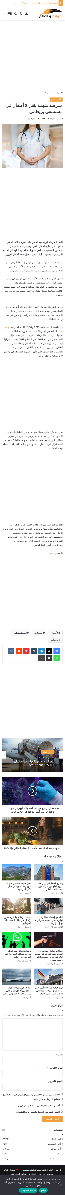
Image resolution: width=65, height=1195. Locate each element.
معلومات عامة (54, 1158)
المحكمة (38, 632)
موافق (43, 1190)
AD (51, 553)
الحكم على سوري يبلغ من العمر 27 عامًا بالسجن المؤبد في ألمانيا (33, 763)
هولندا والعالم (10, 1170)
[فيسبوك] (56, 651)
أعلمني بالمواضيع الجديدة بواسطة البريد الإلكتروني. (38, 1112)
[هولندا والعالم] (50, 13)
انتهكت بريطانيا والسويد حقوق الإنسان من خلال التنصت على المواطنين (17, 920)
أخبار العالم (46, 92)
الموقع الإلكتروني (55, 1081)
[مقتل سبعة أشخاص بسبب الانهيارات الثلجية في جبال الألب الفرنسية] (16, 872)
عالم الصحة (55, 1153)
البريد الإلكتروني (55, 1068)
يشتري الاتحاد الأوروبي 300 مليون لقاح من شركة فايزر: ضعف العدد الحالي (50, 886)
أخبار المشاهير (54, 1144)
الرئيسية (57, 92)
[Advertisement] (32, 55)
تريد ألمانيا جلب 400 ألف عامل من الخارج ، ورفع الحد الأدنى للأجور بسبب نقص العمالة (49, 991)
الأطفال (54, 632)
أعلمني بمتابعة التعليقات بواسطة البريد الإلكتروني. (38, 1105)
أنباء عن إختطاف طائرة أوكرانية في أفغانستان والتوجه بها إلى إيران (49, 920)
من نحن (41, 1174)
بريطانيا (55, 639)
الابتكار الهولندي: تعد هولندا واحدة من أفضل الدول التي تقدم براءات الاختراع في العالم (17, 991)
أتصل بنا (32, 1174)
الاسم (59, 1054)
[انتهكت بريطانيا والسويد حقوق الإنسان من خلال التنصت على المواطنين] (16, 906)
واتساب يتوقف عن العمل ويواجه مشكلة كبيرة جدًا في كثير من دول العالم (18, 954)
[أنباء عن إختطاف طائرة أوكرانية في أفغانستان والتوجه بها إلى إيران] (48, 906)
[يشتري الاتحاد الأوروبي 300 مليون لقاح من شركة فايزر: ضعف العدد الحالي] (48, 872)
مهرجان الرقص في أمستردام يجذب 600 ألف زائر (35, 3)
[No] (61, 1185)
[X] (49, 651)
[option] (32, 755)
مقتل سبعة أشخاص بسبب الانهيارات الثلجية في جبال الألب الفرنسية (19, 886)
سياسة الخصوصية (18, 1174)
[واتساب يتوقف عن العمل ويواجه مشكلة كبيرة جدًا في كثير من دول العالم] (16, 940)
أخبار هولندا (55, 1149)
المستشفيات (20, 632)
